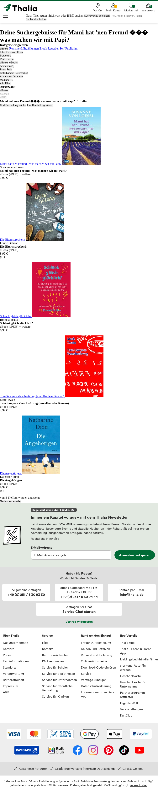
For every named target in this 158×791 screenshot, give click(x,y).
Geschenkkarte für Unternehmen (132, 684)
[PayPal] (141, 734)
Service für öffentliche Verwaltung (57, 688)
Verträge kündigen (94, 680)
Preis (3, 69)
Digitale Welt (129, 703)
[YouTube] (139, 750)
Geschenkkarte (130, 676)
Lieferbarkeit (7, 73)
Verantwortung (13, 674)
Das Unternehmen (15, 643)
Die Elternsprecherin (13, 239)
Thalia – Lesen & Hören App (135, 651)
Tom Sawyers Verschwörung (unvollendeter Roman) (32, 396)
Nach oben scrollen (10, 501)
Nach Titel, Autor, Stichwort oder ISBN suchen (54, 15)
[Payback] (26, 750)
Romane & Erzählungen (24, 48)
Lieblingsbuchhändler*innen (137, 659)
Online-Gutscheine (94, 661)
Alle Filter (5, 83)
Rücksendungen (53, 661)
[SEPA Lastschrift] (60, 734)
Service (47, 635)
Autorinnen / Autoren (11, 76)
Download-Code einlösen (98, 667)
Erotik (43, 48)
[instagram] (93, 750)
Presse (7, 655)
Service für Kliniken (55, 696)
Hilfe (45, 643)
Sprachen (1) (7, 66)
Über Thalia (11, 635)
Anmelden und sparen (134, 555)
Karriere (8, 649)
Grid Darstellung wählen (13, 105)
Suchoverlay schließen (97, 15)
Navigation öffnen (6, 17)
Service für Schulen (55, 667)
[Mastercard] (34, 734)
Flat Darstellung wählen (40, 105)
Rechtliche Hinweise (45, 538)
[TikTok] (124, 750)
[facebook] (77, 750)
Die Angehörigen (11, 473)
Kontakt (47, 649)
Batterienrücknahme (56, 655)
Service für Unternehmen (59, 680)
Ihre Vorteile (128, 635)
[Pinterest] (108, 750)
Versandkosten (138, 785)
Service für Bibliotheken (58, 674)
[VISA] (14, 734)
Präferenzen (6, 59)
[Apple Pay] (114, 734)
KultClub (126, 715)
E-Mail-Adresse (41, 547)
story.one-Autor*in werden (133, 668)
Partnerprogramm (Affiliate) (132, 695)
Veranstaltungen (131, 709)
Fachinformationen (16, 661)
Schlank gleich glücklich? (16, 316)
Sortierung (5, 55)
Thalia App (127, 643)
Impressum (10, 686)
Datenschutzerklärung (96, 686)
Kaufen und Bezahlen (95, 649)
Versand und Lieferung (96, 655)
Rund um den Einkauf (96, 635)
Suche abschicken (36, 19)
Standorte (10, 667)
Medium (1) (6, 80)
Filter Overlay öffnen (11, 52)
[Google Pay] (89, 734)
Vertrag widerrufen (79, 621)
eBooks (4, 48)
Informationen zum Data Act (97, 694)
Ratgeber (53, 48)
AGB (6, 692)
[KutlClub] (56, 750)
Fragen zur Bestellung (96, 643)
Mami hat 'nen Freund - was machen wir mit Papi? (31, 163)
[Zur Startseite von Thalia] (22, 8)
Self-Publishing (69, 48)
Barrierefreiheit (13, 680)
